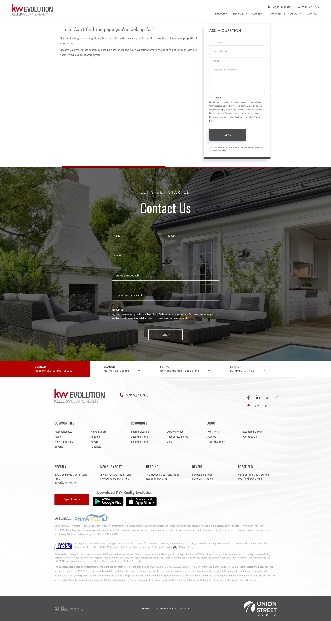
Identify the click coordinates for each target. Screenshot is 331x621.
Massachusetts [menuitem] (63, 431)
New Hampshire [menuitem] (63, 441)
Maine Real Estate (116, 370)
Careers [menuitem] (258, 13)
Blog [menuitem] (169, 441)
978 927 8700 (137, 395)
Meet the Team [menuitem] (216, 441)
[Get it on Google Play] (108, 501)
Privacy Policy (254, 147)
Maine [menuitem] (58, 436)
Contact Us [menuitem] (250, 436)
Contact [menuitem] (313, 13)
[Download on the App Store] (141, 501)
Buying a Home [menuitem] (139, 436)
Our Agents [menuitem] (277, 13)
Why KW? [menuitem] (213, 431)
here (113, 49)
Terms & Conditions (155, 608)
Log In (275, 6)
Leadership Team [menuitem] (253, 431)
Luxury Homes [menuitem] (175, 431)
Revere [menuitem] (94, 441)
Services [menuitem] (239, 13)
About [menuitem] (294, 13)
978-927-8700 (310, 6)
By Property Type (242, 370)
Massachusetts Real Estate (53, 370)
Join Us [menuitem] (211, 436)
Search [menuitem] (220, 13)
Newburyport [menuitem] (98, 431)
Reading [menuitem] (95, 436)
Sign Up (285, 6)
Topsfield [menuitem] (96, 446)
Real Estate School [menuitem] (178, 436)
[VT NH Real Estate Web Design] (240, 608)
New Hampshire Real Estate (179, 370)
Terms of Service (215, 151)
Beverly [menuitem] (58, 446)
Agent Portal (70, 499)
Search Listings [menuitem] (140, 431)
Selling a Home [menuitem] (139, 441)
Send (227, 134)
